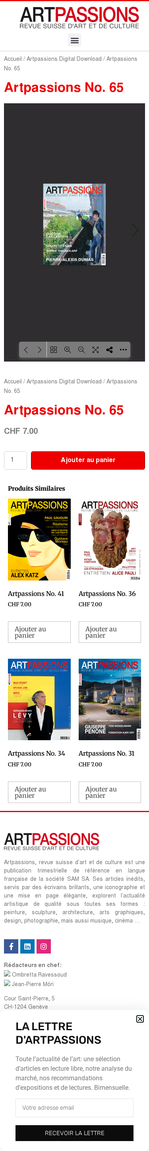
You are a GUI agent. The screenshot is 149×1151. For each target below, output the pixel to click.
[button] (140, 1019)
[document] (74, 575)
